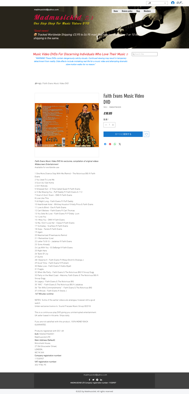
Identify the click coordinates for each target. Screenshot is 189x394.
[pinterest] (97, 379)
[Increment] (113, 124)
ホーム (38, 83)
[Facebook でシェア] (105, 144)
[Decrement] (105, 124)
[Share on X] (119, 144)
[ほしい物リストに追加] (146, 134)
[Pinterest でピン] (110, 144)
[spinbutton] (109, 124)
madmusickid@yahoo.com (46, 9)
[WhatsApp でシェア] (114, 144)
